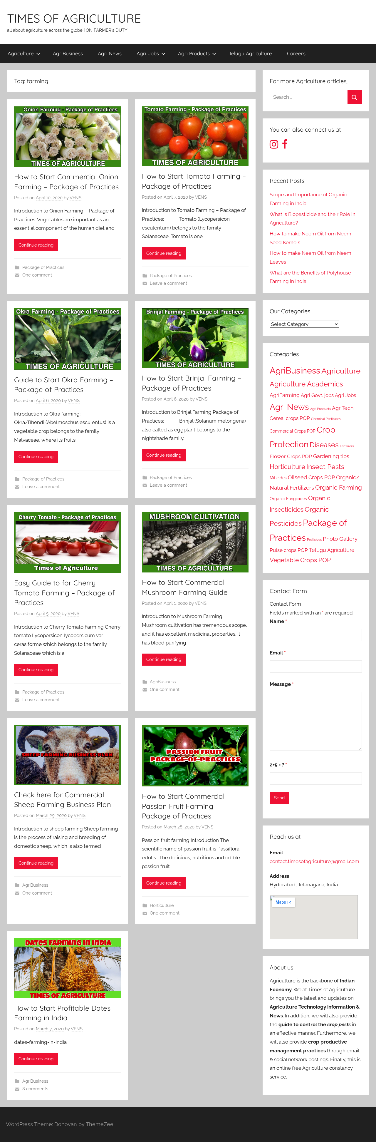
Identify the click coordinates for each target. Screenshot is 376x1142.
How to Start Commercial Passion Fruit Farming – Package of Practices (183, 806)
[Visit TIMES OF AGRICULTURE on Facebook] (284, 146)
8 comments (35, 1088)
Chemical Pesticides (325, 419)
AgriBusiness (68, 53)
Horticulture (162, 905)
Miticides (278, 477)
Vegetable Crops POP (300, 560)
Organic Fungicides (288, 498)
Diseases (324, 445)
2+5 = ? (278, 765)
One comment (37, 275)
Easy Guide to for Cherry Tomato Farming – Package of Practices (64, 592)
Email (278, 653)
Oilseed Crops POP (311, 477)
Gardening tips (331, 456)
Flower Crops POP (291, 456)
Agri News (110, 53)
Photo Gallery (340, 538)
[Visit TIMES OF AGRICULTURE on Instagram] (274, 146)
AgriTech (343, 408)
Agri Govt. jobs (317, 395)
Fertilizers (347, 446)
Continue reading (36, 245)
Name (278, 621)
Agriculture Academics (306, 384)
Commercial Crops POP (292, 430)
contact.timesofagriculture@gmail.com (314, 861)
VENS (75, 197)
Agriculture (21, 53)
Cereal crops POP (290, 418)
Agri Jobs (148, 53)
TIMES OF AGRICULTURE (74, 18)
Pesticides (314, 539)
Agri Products (194, 53)
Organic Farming (338, 487)
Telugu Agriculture (250, 53)
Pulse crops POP (289, 550)
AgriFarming (285, 395)
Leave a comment (168, 283)
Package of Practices (43, 267)
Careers (296, 53)
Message (282, 684)
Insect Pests (325, 466)
